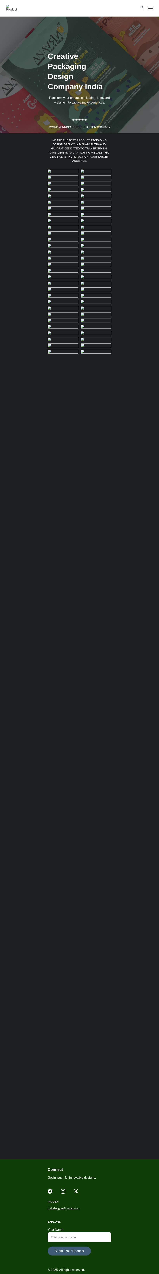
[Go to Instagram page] (63, 1191)
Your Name (55, 1229)
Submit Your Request (69, 1251)
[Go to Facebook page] (50, 1191)
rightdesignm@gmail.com (63, 1208)
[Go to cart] (141, 8)
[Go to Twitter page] (76, 1191)
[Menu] (150, 8)
